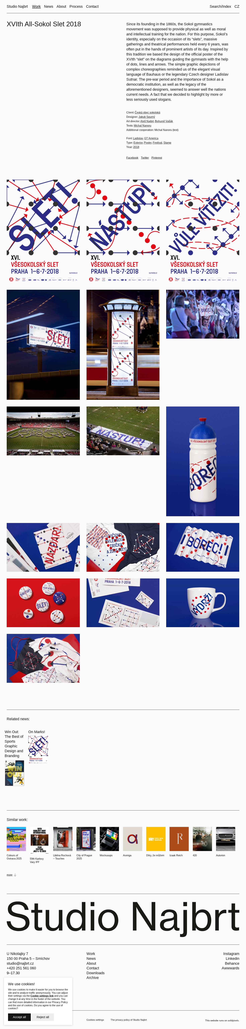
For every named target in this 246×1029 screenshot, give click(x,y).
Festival (157, 142)
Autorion (220, 855)
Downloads (96, 973)
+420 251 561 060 (21, 968)
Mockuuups (106, 855)
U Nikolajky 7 (17, 954)
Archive (93, 978)
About (91, 963)
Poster (147, 142)
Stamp (167, 142)
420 (195, 855)
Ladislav (138, 138)
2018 (136, 147)
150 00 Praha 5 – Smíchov (28, 958)
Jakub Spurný (147, 116)
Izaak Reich (176, 855)
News (91, 958)
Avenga (127, 855)
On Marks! (36, 732)
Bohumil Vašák (164, 121)
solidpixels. (233, 1020)
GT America (151, 138)
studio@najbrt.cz (20, 963)
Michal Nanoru (142, 125)
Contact (93, 968)
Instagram (231, 954)
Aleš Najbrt (147, 121)
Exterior (138, 142)
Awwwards (230, 968)
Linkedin (232, 958)
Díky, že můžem (155, 855)
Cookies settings (95, 1019)
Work (91, 954)
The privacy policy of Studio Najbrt (129, 1019)
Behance (232, 963)
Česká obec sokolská (147, 112)
